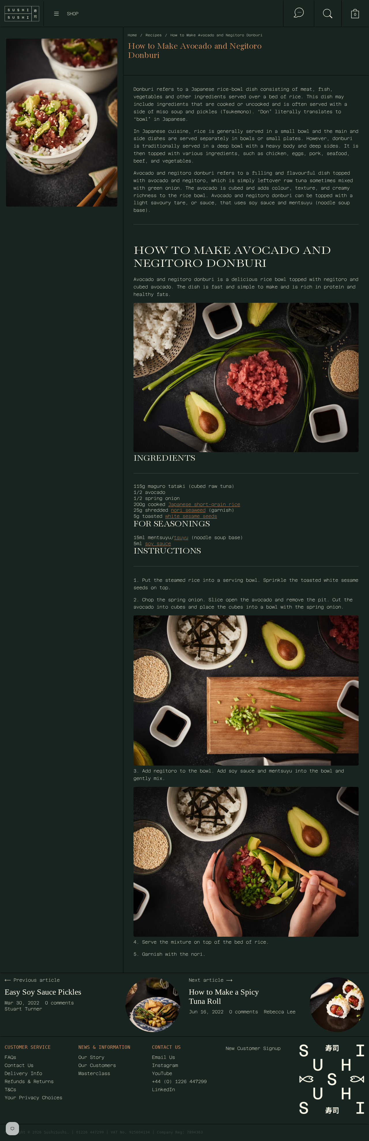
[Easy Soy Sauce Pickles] (152, 1004)
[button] (327, 13)
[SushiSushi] (22, 13)
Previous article (37, 980)
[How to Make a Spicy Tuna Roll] (337, 1004)
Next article (206, 980)
